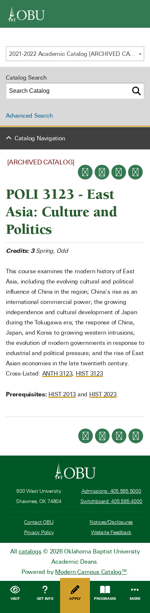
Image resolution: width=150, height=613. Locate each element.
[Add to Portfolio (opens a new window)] (85, 172)
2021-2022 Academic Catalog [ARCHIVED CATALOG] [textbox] (76, 53)
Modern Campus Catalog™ (91, 571)
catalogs (30, 551)
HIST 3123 (89, 373)
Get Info (45, 598)
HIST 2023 (103, 394)
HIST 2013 (62, 394)
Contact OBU (38, 522)
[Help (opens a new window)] (135, 172)
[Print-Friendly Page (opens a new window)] (118, 172)
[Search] (136, 91)
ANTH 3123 (57, 373)
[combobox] (75, 53)
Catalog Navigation (40, 138)
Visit (15, 598)
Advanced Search (29, 115)
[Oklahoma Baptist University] (75, 471)
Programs (105, 598)
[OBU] (26, 14)
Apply (75, 598)
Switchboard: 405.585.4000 (111, 501)
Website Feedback (111, 532)
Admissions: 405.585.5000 (111, 491)
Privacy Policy (39, 532)
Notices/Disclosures (111, 522)
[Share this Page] (102, 172)
